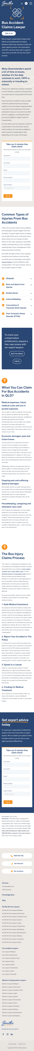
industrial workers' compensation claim (14, 574)
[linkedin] (11, 1034)
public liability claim (17, 571)
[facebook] (3, 1034)
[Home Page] (7, 3)
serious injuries (7, 262)
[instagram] (7, 1034)
